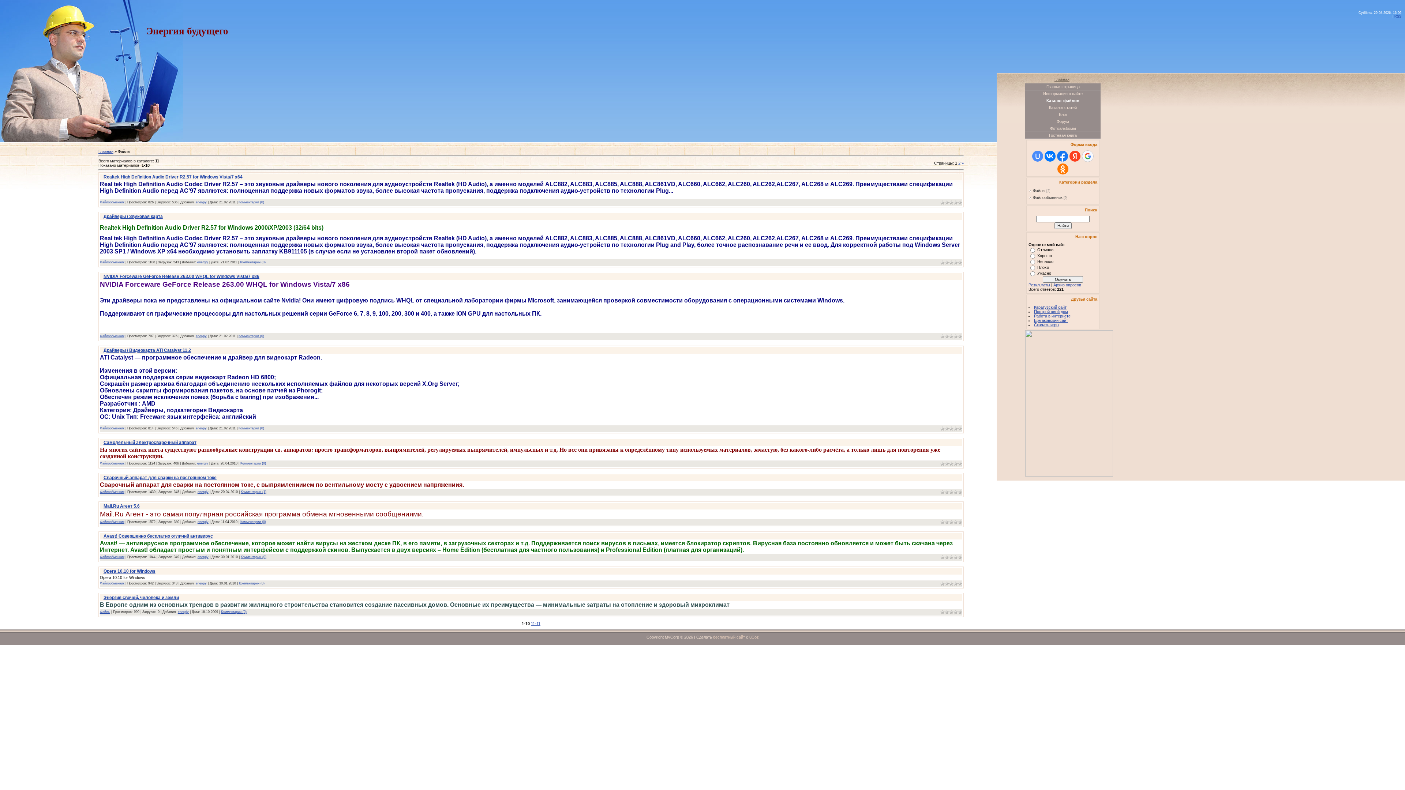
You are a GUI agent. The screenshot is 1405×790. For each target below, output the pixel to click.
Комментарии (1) (253, 492)
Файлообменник (112, 202)
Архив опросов (1067, 285)
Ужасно (1044, 273)
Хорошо (1044, 255)
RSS (1397, 16)
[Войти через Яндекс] (1074, 156)
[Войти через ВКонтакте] (1050, 156)
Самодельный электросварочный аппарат (150, 442)
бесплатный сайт (729, 637)
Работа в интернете (1052, 316)
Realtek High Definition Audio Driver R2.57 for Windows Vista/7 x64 (173, 177)
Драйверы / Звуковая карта (133, 216)
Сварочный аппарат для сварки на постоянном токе (160, 477)
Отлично (1045, 250)
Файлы (105, 612)
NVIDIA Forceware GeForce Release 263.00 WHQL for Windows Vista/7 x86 (181, 276)
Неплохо (1045, 261)
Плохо (1043, 267)
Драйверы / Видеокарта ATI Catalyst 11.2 (147, 350)
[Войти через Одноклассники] (1062, 168)
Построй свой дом (1051, 311)
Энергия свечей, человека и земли (141, 597)
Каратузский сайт (1050, 307)
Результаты (1039, 285)
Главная (105, 151)
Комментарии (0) (251, 202)
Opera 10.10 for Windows (130, 571)
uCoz (754, 637)
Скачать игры (1046, 325)
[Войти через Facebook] (1062, 156)
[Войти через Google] (1088, 156)
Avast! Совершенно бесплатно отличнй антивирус (158, 536)
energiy (201, 202)
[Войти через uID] (1037, 156)
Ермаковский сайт (1051, 320)
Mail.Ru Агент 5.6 (122, 506)
